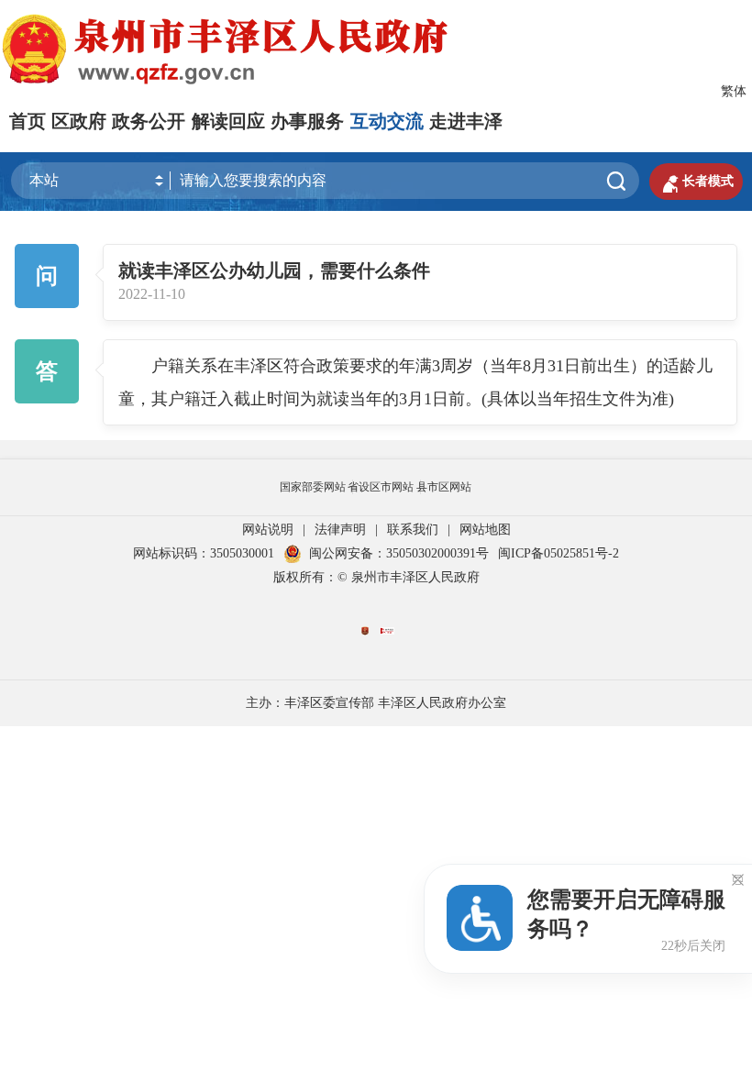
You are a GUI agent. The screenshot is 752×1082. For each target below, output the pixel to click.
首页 (27, 121)
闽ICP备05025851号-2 (558, 553)
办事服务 (307, 121)
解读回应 (228, 121)
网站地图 (485, 529)
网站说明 (267, 529)
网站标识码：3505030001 (203, 553)
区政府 (78, 121)
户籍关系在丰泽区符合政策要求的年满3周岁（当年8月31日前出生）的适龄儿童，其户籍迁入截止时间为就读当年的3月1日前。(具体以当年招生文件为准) (415, 382)
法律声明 (340, 529)
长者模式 (696, 181)
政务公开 (148, 121)
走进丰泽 (466, 121)
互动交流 (387, 121)
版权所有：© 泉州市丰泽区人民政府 (376, 577)
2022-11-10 (151, 294)
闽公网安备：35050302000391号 (399, 553)
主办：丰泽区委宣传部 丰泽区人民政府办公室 (376, 703)
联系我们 (412, 529)
